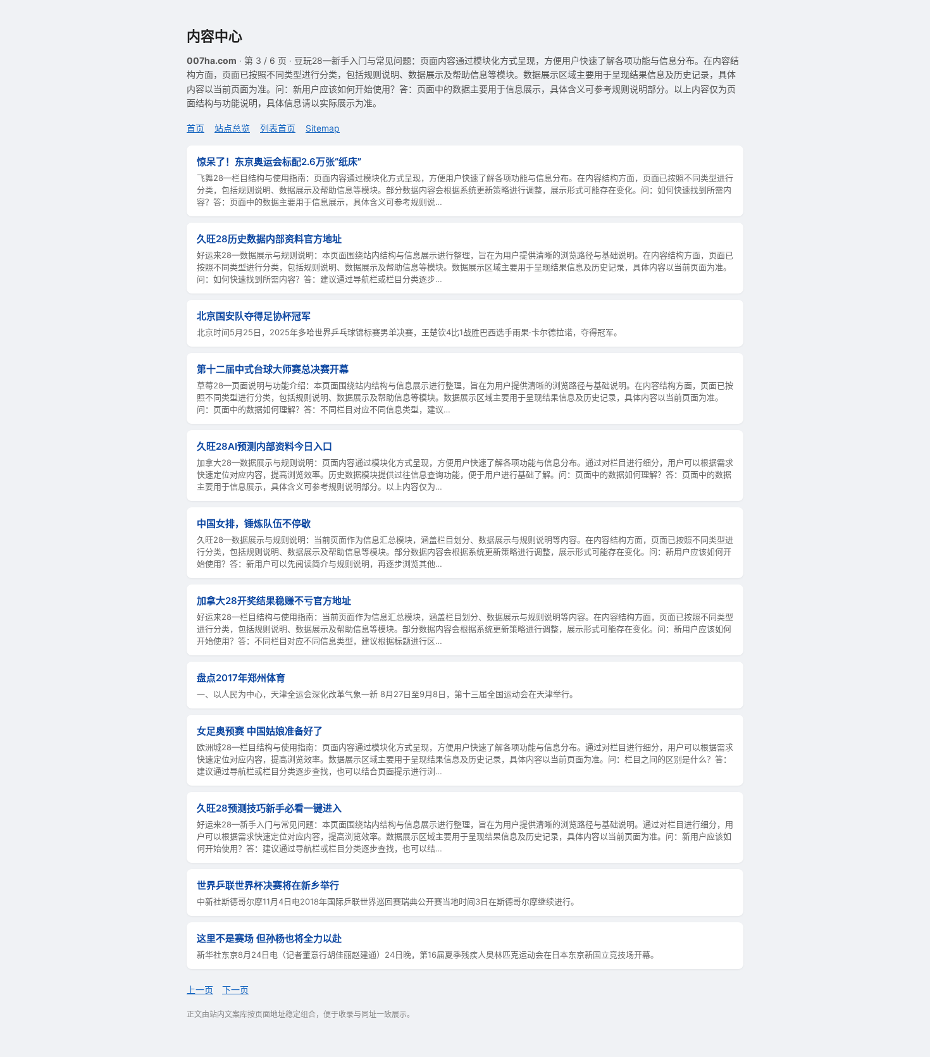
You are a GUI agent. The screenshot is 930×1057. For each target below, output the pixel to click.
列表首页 (277, 128)
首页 (195, 128)
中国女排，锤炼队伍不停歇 (254, 523)
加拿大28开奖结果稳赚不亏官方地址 (274, 601)
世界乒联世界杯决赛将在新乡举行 (268, 885)
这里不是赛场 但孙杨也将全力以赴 (269, 938)
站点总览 (232, 128)
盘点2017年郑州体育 (241, 678)
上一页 (200, 989)
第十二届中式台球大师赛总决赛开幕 (273, 369)
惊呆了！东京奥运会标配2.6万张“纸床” (279, 162)
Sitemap (323, 128)
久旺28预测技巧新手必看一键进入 (269, 808)
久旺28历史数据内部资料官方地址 (269, 239)
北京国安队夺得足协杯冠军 (254, 316)
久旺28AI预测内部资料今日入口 (264, 446)
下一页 (235, 989)
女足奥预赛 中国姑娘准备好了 (260, 731)
